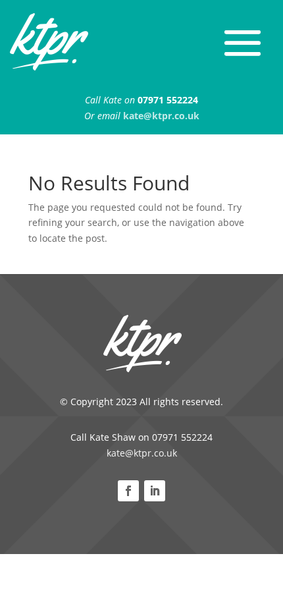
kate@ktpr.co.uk (142, 453)
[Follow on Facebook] (128, 490)
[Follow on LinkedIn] (154, 490)
